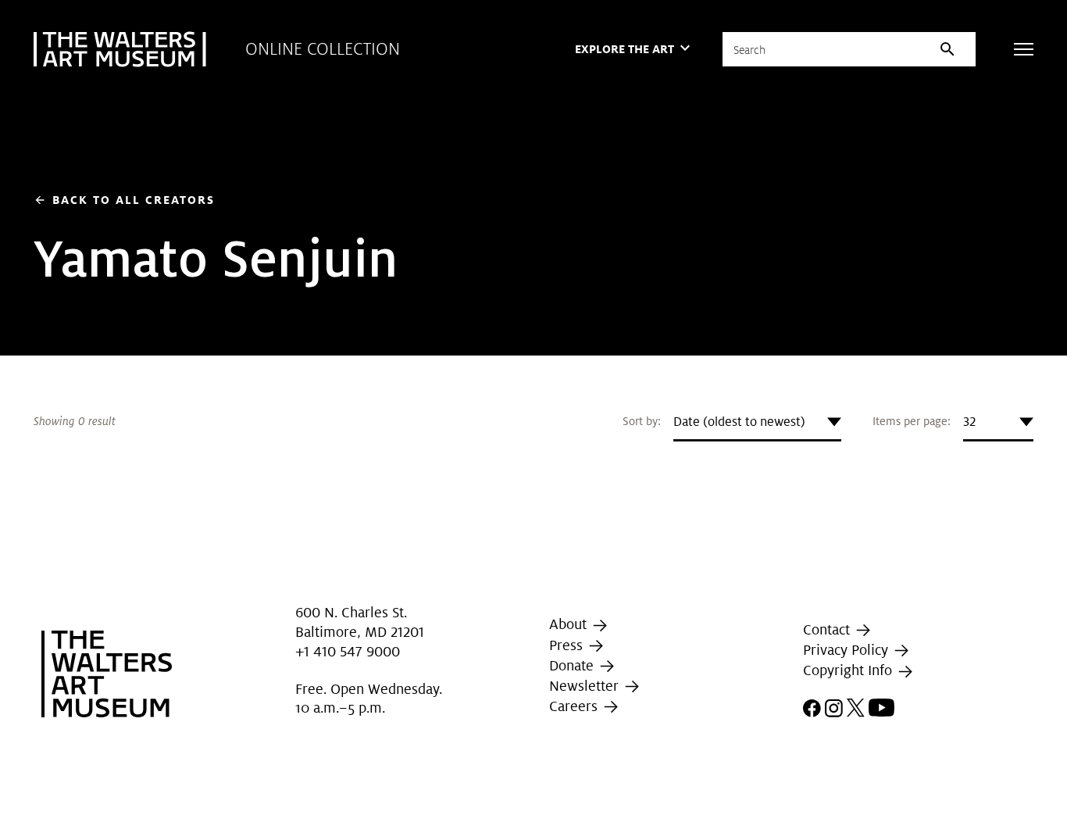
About (570, 624)
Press (568, 645)
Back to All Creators (124, 199)
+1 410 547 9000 (347, 651)
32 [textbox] (969, 421)
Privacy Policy (847, 650)
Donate (573, 665)
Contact (828, 629)
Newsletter (586, 686)
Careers (575, 706)
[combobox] (757, 421)
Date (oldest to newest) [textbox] (739, 421)
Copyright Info (849, 671)
